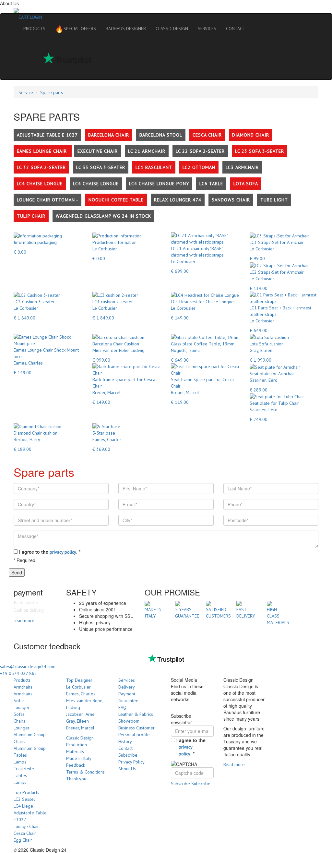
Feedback (75, 765)
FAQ (122, 707)
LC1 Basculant (154, 167)
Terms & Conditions (85, 772)
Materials (75, 751)
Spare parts (51, 92)
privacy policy (63, 552)
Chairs (19, 721)
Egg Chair (23, 840)
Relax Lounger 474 (177, 200)
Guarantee (128, 700)
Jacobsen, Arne (80, 714)
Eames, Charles (80, 694)
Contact (125, 748)
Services (126, 680)
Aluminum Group (30, 735)
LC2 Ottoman (199, 167)
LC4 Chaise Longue (40, 183)
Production (76, 745)
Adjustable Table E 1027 (47, 135)
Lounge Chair (26, 826)
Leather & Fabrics (135, 714)
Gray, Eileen (77, 721)
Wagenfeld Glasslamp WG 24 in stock (103, 216)
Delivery (126, 687)
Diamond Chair (250, 135)
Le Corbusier (78, 687)
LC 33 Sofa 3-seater (100, 167)
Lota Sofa (245, 183)
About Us (127, 769)
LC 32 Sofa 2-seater (41, 167)
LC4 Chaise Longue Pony (159, 183)
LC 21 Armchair (146, 151)
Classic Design (80, 738)
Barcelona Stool (160, 135)
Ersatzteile (24, 769)
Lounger (22, 707)
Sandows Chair (231, 200)
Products (22, 680)
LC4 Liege (23, 806)
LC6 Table (211, 183)
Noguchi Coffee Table (116, 200)
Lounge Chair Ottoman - (47, 200)
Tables (20, 755)
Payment (126, 694)
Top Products (26, 792)
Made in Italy (78, 758)
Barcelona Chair (108, 135)
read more (24, 620)
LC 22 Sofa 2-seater (200, 151)
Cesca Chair (207, 135)
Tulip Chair (31, 216)
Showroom (128, 721)
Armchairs (23, 687)
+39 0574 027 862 (18, 673)
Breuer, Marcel (80, 728)
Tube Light (274, 200)
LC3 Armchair (242, 167)
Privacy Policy (131, 762)
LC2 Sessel (24, 799)
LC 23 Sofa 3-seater (259, 151)
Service (25, 92)
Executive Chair (97, 151)
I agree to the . (49, 551)
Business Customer (136, 728)
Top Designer (79, 680)
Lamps (20, 762)
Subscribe (127, 755)
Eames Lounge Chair (42, 151)
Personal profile (134, 735)
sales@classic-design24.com (27, 666)
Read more (234, 764)
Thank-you (76, 779)
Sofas (19, 700)
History (125, 741)
